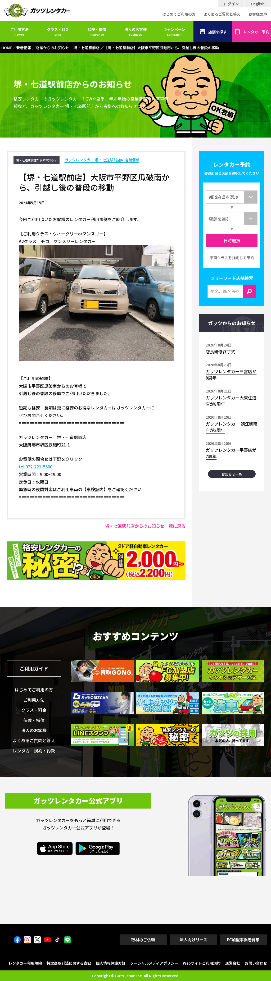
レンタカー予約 (256, 31)
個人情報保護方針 (110, 963)
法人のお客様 (135, 31)
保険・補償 (97, 31)
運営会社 (232, 963)
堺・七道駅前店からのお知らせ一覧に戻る (145, 525)
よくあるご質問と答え (222, 14)
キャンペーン (174, 31)
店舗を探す (217, 31)
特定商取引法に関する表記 (69, 963)
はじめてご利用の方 (179, 14)
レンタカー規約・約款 (34, 750)
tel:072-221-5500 (35, 466)
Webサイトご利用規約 (201, 963)
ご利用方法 (19, 31)
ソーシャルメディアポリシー (154, 963)
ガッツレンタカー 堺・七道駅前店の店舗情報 (102, 159)
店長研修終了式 (220, 351)
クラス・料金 (58, 31)
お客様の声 (258, 14)
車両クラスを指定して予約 (232, 257)
